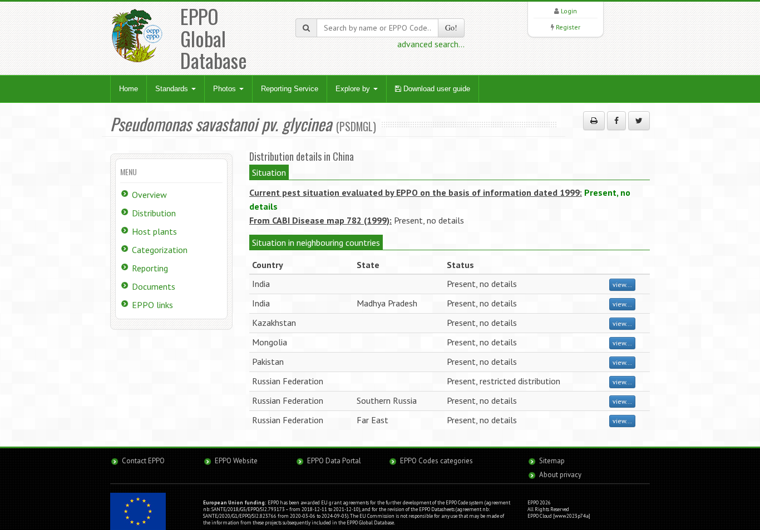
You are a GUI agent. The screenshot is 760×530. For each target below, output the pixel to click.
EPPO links (152, 304)
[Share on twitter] (639, 120)
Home (128, 89)
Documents (153, 286)
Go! (451, 27)
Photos (225, 89)
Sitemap (552, 460)
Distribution (154, 213)
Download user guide (435, 89)
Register (568, 27)
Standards (172, 89)
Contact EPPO (143, 460)
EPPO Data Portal (334, 460)
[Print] (594, 120)
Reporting (150, 268)
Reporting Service (289, 89)
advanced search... (431, 43)
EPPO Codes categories (436, 460)
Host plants (154, 231)
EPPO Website (236, 460)
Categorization (159, 249)
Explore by (353, 89)
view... (622, 284)
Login (569, 11)
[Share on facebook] (616, 120)
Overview (149, 194)
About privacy (560, 474)
